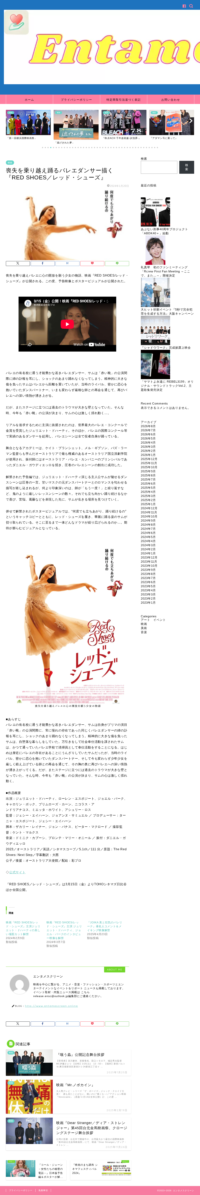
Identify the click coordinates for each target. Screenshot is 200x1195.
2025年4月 (148, 491)
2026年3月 (148, 446)
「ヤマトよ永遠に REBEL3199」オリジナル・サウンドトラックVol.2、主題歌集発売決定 (167, 385)
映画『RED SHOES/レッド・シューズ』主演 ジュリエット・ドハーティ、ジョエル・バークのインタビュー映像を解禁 (64, 930)
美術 (144, 628)
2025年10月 (149, 467)
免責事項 (43, 1190)
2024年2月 (148, 549)
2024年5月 (148, 537)
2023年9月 (148, 569)
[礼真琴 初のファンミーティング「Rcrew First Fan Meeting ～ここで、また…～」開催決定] (155, 250)
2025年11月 (149, 463)
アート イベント (153, 619)
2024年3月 (148, 545)
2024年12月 (149, 508)
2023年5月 (148, 586)
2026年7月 (148, 430)
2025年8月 (148, 475)
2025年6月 (148, 483)
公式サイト (17, 872)
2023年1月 (148, 602)
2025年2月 (148, 500)
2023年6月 (148, 582)
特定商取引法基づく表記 (123, 99)
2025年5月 (148, 487)
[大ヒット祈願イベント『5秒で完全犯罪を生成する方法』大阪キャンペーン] (155, 293)
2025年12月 (149, 459)
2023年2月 (148, 598)
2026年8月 (148, 426)
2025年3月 (148, 496)
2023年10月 (149, 565)
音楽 (144, 632)
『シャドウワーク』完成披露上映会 (166, 347)
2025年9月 (148, 471)
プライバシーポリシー (76, 99)
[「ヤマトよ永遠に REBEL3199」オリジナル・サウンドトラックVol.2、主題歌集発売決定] (155, 365)
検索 (144, 158)
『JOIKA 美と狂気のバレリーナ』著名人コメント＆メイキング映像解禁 (104, 926)
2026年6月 (148, 434)
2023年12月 (149, 557)
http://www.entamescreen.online (51, 1005)
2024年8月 (148, 524)
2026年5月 (148, 438)
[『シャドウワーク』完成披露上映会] (155, 331)
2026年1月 (148, 455)
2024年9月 (148, 520)
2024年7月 (148, 528)
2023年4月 (148, 590)
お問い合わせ (170, 99)
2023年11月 (149, 561)
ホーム (29, 99)
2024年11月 (149, 512)
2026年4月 (148, 442)
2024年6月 (148, 532)
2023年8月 (148, 574)
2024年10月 (149, 516)
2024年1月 (148, 553)
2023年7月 (148, 578)
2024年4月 (148, 541)
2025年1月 (148, 504)
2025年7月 (148, 479)
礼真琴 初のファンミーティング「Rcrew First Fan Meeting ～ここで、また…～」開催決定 (165, 271)
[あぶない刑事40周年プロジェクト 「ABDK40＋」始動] (155, 212)
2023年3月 (148, 594)
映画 (10, 162)
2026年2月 (148, 450)
